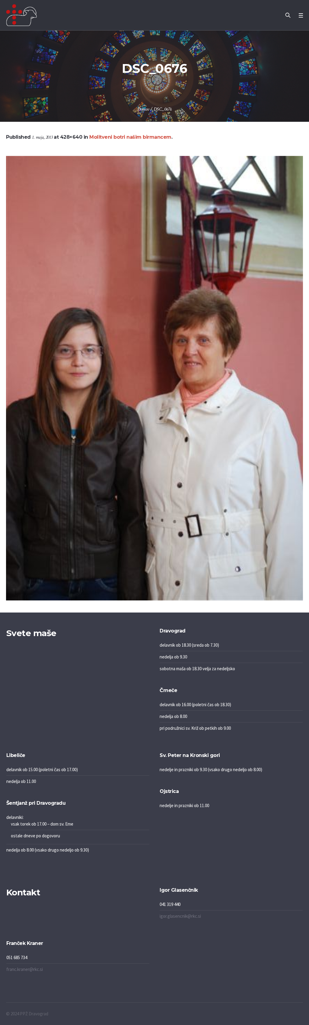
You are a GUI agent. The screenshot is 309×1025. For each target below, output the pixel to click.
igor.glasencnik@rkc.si (180, 916)
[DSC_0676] (154, 378)
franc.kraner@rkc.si (24, 969)
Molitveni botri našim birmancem (130, 137)
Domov (143, 109)
